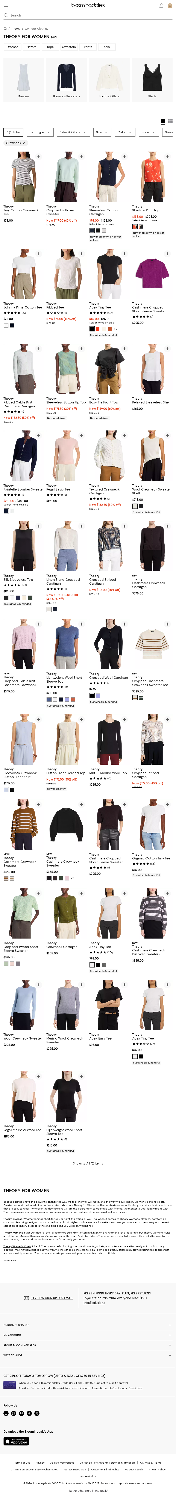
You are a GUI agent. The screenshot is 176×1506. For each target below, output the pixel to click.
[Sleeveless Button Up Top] (66, 369)
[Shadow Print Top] (152, 177)
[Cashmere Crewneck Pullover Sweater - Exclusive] (152, 913)
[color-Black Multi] (141, 226)
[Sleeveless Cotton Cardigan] (109, 177)
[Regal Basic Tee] (66, 456)
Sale (107, 47)
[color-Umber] (110, 329)
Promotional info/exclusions (109, 1388)
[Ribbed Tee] (66, 274)
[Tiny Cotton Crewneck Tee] (23, 177)
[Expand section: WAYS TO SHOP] (88, 1355)
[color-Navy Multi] (18, 963)
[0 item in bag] (170, 5)
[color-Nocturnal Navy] (55, 609)
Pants (88, 47)
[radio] (92, 230)
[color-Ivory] (12, 598)
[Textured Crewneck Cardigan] (109, 456)
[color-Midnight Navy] (18, 598)
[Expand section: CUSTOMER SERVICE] (88, 1325)
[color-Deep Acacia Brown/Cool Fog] (6, 878)
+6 (115, 329)
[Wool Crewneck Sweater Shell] (152, 456)
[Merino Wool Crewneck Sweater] (66, 1005)
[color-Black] (98, 230)
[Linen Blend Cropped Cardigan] (66, 546)
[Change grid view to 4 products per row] (163, 122)
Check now (136, 1388)
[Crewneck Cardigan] (66, 913)
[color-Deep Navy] (6, 511)
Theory (15, 28)
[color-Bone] (49, 609)
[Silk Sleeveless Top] (23, 546)
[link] (23, 213)
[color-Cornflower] (6, 790)
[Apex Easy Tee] (109, 1005)
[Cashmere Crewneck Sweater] (23, 825)
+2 (72, 878)
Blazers (31, 47)
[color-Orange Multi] (12, 963)
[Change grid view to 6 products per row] (170, 121)
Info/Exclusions (94, 1303)
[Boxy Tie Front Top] (109, 369)
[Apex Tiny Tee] (109, 274)
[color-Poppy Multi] (135, 226)
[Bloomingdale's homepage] (6, 29)
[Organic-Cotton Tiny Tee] (152, 825)
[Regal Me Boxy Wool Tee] (23, 1096)
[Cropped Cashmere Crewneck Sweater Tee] (152, 644)
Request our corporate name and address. (126, 1483)
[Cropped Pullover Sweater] (66, 177)
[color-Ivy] (30, 598)
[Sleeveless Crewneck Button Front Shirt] (23, 740)
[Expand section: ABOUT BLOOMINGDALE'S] (88, 1345)
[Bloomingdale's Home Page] (88, 5)
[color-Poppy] (98, 329)
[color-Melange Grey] (104, 965)
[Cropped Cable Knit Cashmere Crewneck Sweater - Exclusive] (23, 644)
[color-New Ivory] (135, 506)
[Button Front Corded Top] (66, 740)
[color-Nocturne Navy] (92, 230)
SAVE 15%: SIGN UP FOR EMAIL (52, 1298)
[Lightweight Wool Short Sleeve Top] (66, 644)
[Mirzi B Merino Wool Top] (109, 740)
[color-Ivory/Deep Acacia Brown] (135, 698)
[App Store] (16, 1441)
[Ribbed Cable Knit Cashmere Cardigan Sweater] (23, 369)
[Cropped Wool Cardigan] (109, 644)
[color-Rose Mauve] (67, 878)
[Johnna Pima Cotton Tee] (23, 274)
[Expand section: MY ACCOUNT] (88, 1335)
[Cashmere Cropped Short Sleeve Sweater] (152, 274)
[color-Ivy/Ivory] (141, 698)
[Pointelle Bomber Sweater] (23, 456)
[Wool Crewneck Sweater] (23, 1005)
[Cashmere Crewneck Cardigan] (152, 546)
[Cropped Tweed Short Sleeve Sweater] (23, 913)
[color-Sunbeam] (104, 329)
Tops (50, 47)
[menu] (6, 5)
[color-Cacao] (55, 878)
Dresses (12, 47)
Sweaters (69, 47)
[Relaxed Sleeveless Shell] (152, 369)
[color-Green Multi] (6, 963)
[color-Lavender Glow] (67, 700)
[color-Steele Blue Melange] (49, 700)
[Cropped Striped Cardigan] (109, 546)
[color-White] (104, 230)
